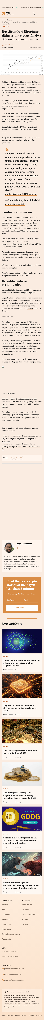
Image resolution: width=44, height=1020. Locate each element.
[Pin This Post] (21, 458)
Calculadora (6, 929)
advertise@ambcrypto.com (14, 980)
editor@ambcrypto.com (13, 974)
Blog (3, 910)
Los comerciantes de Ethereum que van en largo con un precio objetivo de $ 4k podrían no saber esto (21, 438)
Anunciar (25, 910)
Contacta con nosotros (30, 914)
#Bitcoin (29, 153)
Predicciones (6, 924)
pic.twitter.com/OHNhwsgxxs (21, 194)
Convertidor (6, 914)
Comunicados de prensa (11, 934)
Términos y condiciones (10, 952)
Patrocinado (6, 939)
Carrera (25, 924)
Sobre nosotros (27, 905)
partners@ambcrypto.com (14, 969)
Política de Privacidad (10, 957)
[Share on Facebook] (12, 458)
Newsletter (6, 919)
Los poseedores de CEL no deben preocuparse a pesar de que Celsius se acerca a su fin (21, 446)
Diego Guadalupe (9, 47)
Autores (25, 919)
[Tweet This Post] (16, 458)
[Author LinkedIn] (18, 548)
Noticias (5, 27)
